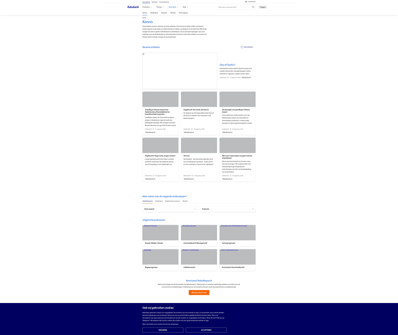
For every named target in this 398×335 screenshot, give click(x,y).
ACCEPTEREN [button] (206, 330)
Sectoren (164, 13)
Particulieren (146, 2)
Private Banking (164, 2)
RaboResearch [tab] (148, 201)
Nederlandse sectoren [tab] (172, 201)
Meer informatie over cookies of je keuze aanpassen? (160, 324)
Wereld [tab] (185, 201)
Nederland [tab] (159, 201)
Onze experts (183, 13)
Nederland (154, 13)
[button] (250, 1)
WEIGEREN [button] (163, 330)
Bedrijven (155, 2)
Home (144, 18)
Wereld (172, 13)
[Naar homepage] (133, 7)
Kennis (144, 13)
